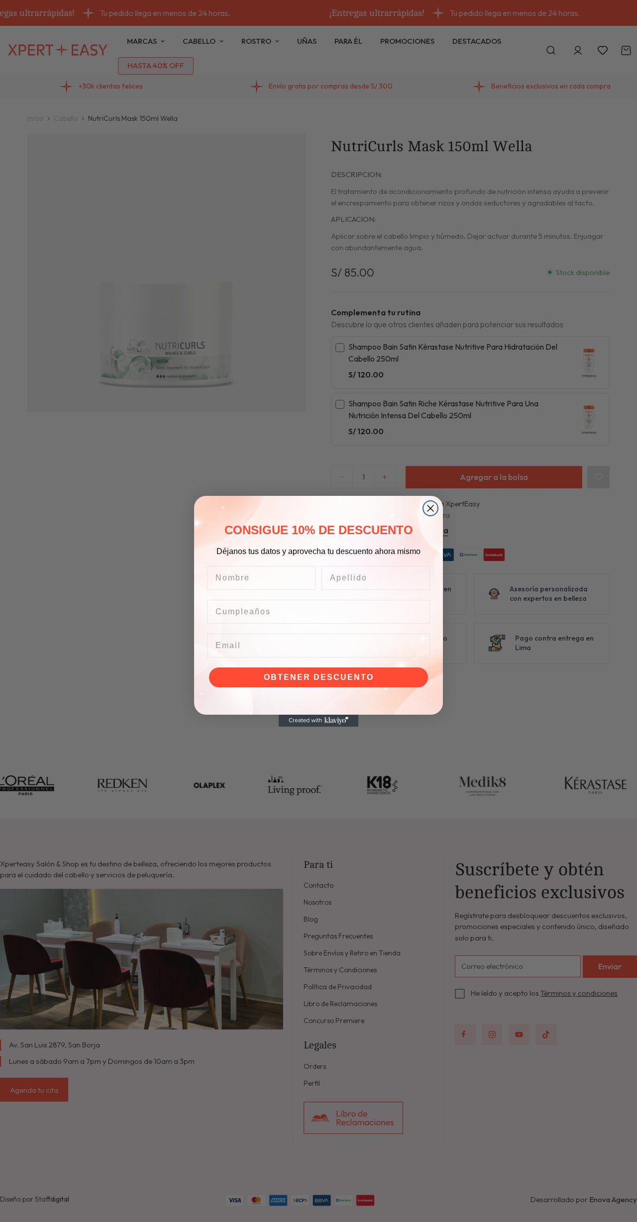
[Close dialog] (430, 508)
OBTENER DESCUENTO (319, 677)
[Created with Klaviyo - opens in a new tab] (318, 721)
